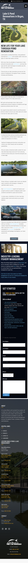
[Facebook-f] (2, 529)
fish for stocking (13, 307)
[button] (25, 6)
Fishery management (9, 309)
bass (15, 266)
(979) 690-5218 (7, 460)
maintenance (16, 64)
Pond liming (7, 312)
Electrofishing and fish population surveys (13, 319)
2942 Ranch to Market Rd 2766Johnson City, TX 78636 (7, 486)
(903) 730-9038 (7, 511)
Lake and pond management (10, 302)
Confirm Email (6, 368)
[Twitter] (6, 529)
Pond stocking (7, 304)
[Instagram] (9, 529)
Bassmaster (22, 263)
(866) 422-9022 (10, 293)
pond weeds (11, 229)
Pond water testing (8, 316)
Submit (6, 394)
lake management (14, 224)
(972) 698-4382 (7, 470)
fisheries (10, 56)
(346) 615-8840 (7, 481)
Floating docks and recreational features (13, 321)
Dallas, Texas (5, 466)
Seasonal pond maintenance (10, 310)
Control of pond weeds (9, 317)
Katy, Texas (5, 476)
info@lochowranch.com (8, 523)
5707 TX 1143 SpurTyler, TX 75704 (5, 506)
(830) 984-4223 (7, 491)
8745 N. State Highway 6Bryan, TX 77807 (6, 456)
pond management (8, 189)
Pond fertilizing (7, 314)
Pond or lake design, (8, 322)
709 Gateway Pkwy (5, 496)
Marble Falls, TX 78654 (5, 497)
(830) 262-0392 (7, 501)
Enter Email (5, 362)
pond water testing (17, 227)
